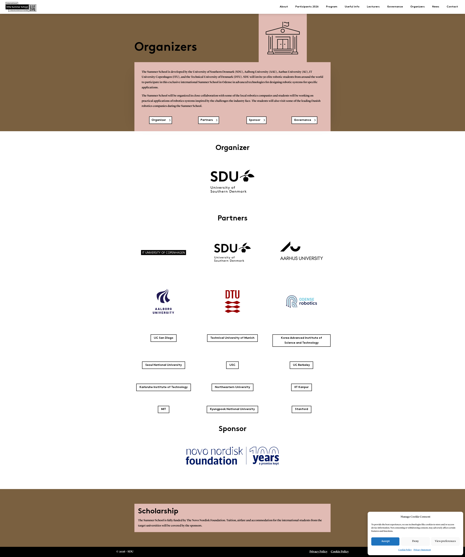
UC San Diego (163, 338)
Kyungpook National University (232, 409)
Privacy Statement (422, 550)
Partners (207, 120)
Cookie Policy (405, 550)
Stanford (301, 409)
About (284, 7)
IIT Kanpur (301, 387)
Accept (385, 541)
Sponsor (254, 120)
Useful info (352, 7)
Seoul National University (163, 365)
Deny (415, 541)
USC (232, 365)
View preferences (445, 541)
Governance (395, 7)
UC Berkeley (301, 365)
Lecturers (373, 7)
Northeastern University (232, 387)
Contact (452, 7)
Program (331, 7)
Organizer (158, 120)
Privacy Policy (318, 551)
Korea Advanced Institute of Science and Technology (301, 340)
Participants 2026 (307, 7)
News (435, 7)
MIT (163, 409)
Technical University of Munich (232, 338)
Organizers (417, 7)
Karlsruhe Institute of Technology (164, 387)
